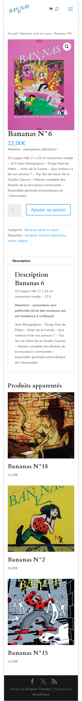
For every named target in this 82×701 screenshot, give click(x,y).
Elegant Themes (38, 689)
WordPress (41, 694)
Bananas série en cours (35, 33)
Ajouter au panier (48, 209)
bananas (31, 235)
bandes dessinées (52, 235)
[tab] (41, 261)
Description (22, 261)
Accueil (13, 33)
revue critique (17, 241)
